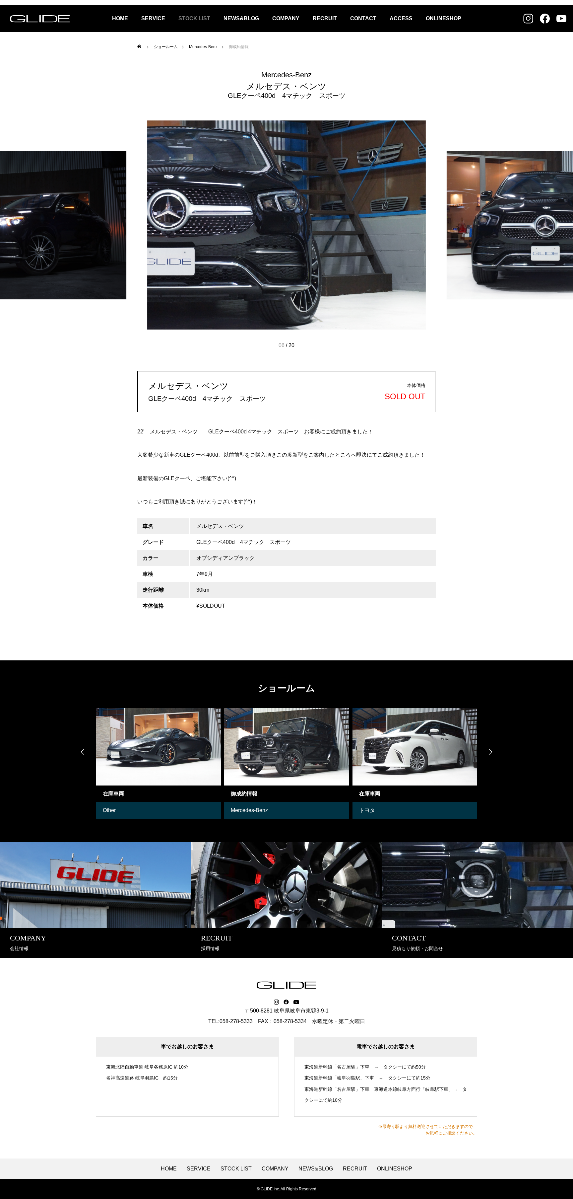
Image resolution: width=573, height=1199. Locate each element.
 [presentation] (490, 751)
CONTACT (363, 18)
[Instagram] (276, 1002)
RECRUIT (325, 18)
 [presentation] (82, 751)
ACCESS (401, 18)
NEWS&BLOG (241, 18)
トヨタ (367, 810)
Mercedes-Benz (286, 75)
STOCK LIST (194, 18)
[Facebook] (286, 1002)
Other (109, 810)
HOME (120, 18)
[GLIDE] (40, 18)
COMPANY (285, 18)
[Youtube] (296, 1002)
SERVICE (153, 18)
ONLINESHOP (443, 18)
